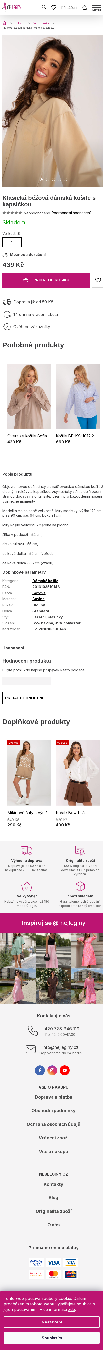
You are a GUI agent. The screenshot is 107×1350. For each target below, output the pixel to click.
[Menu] (96, 7)
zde (71, 1309)
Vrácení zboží (54, 1137)
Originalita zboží (54, 1211)
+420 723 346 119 (60, 1028)
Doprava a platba (53, 1097)
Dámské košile (45, 581)
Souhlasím (52, 1337)
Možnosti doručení (28, 254)
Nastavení (52, 1322)
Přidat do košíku (51, 280)
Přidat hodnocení (24, 698)
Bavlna (38, 599)
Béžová (39, 593)
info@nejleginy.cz (60, 1047)
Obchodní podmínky (53, 1110)
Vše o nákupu (53, 1151)
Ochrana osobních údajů (53, 1124)
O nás (53, 1224)
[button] (29, 442)
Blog (53, 1197)
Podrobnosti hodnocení (71, 213)
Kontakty (53, 1184)
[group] (29, 407)
